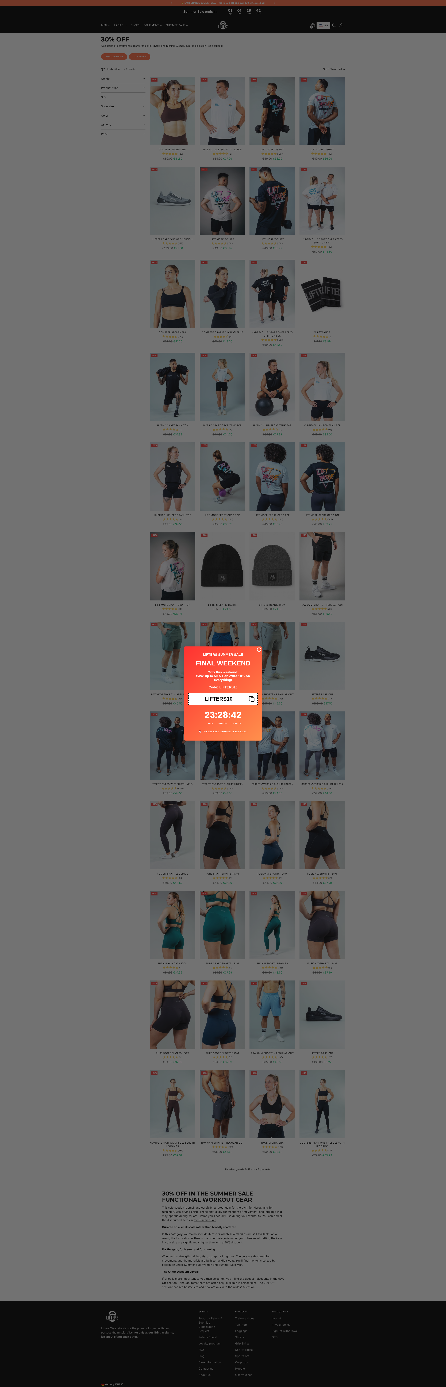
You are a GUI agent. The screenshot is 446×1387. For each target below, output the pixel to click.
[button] (223, 699)
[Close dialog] (259, 649)
